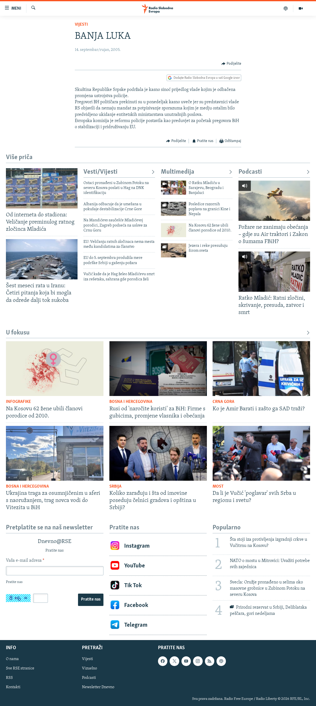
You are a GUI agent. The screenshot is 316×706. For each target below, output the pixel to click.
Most (218, 486)
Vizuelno (89, 669)
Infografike (18, 402)
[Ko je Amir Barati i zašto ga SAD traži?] (261, 368)
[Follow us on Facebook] (162, 661)
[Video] (300, 8)
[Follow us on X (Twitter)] (174, 661)
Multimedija (177, 172)
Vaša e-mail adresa (25, 561)
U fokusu (18, 333)
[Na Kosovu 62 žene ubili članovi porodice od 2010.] (173, 230)
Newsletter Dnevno (98, 687)
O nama (12, 659)
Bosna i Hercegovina (130, 402)
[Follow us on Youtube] (186, 661)
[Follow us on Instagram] (197, 661)
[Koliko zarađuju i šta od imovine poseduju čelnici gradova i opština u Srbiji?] (158, 453)
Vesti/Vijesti (100, 172)
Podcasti (250, 172)
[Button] (231, 64)
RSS (9, 678)
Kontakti (13, 687)
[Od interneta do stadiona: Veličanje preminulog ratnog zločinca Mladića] (42, 188)
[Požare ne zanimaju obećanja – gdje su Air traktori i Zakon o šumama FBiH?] (274, 201)
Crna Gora (223, 402)
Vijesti (81, 24)
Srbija (115, 486)
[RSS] (209, 661)
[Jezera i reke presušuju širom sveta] (173, 250)
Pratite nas (90, 599)
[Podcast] (285, 8)
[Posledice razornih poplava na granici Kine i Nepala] (173, 209)
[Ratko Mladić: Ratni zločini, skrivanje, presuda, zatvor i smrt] (274, 271)
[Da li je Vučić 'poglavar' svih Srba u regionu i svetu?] (261, 453)
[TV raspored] (221, 661)
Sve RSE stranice (20, 669)
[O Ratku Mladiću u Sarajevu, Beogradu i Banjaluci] (173, 188)
